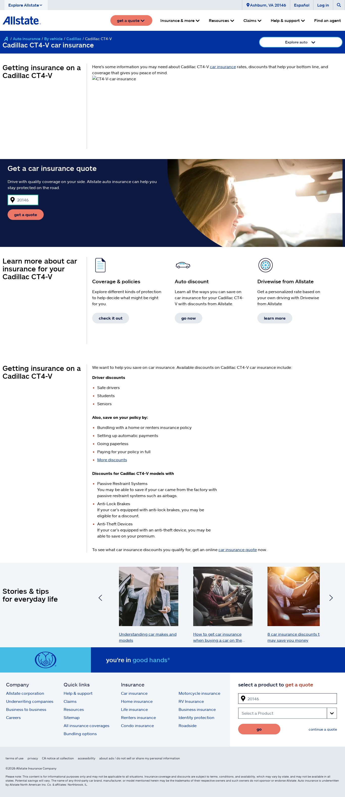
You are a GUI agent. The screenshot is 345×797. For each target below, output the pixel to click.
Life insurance (134, 709)
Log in (323, 5)
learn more (275, 318)
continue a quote (323, 729)
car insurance (223, 66)
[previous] (100, 598)
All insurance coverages (86, 725)
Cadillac (73, 38)
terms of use (14, 758)
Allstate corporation (25, 693)
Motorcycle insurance (199, 693)
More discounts (112, 459)
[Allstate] (6, 39)
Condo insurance (137, 725)
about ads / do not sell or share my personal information (139, 758)
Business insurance (197, 709)
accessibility (86, 758)
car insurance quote (237, 549)
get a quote (25, 214)
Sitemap (72, 717)
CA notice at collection (58, 758)
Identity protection (196, 717)
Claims (70, 701)
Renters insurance (138, 717)
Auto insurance (26, 38)
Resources (74, 709)
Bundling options (80, 733)
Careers (13, 717)
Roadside (187, 725)
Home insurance (137, 701)
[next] (331, 598)
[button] (26, 5)
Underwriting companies (29, 701)
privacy (33, 758)
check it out (110, 318)
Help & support (78, 693)
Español (301, 5)
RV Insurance (191, 701)
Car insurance (134, 693)
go (259, 729)
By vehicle (53, 38)
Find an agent (327, 20)
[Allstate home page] (21, 20)
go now (188, 318)
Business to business (26, 709)
